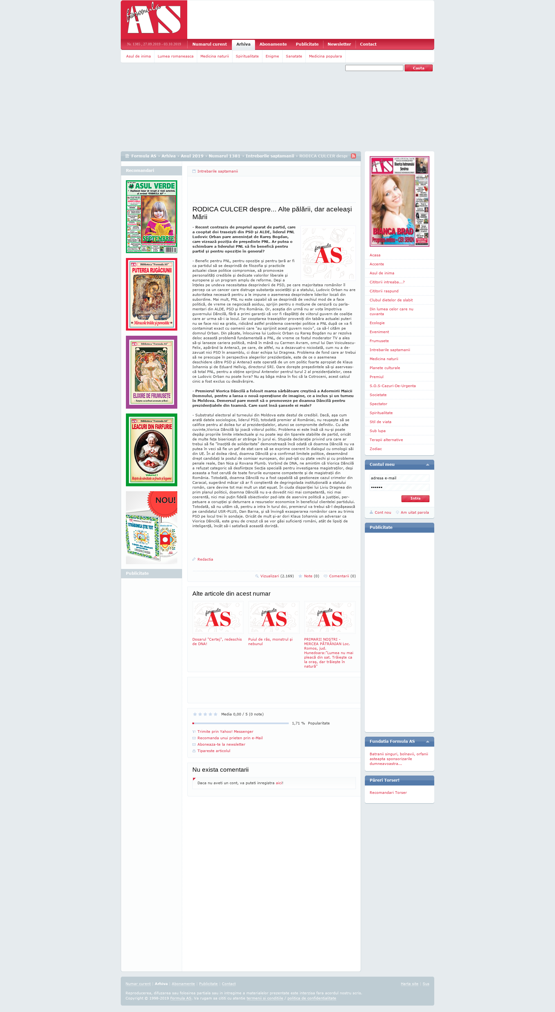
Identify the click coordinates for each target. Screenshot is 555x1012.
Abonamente (273, 44)
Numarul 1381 (225, 156)
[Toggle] (427, 464)
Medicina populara (325, 56)
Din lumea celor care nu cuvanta (391, 311)
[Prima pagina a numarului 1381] (399, 201)
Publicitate (307, 44)
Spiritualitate (247, 56)
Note (311, 576)
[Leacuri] (151, 297)
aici (279, 783)
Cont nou (383, 512)
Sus (426, 983)
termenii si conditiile (265, 998)
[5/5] (215, 714)
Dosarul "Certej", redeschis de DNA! (217, 641)
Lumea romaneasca (176, 56)
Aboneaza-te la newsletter (221, 744)
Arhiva (243, 44)
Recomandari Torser (388, 792)
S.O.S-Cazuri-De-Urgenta (393, 386)
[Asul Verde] (151, 219)
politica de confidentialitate (311, 998)
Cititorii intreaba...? (387, 282)
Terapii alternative (386, 440)
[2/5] (200, 714)
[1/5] (195, 714)
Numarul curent (209, 44)
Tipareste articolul (214, 751)
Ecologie (377, 323)
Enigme (272, 56)
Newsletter (339, 44)
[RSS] (353, 156)
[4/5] (210, 714)
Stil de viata (381, 422)
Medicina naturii (214, 56)
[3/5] (205, 714)
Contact (368, 44)
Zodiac (376, 449)
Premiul (376, 377)
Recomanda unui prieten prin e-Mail (230, 738)
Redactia (205, 559)
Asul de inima (138, 56)
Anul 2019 (192, 156)
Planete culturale (385, 368)
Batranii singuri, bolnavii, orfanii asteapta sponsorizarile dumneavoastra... (399, 759)
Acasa (375, 255)
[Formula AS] (154, 19)
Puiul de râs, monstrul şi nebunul (270, 641)
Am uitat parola (415, 512)
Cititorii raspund (384, 291)
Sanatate (294, 56)
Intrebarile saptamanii (270, 156)
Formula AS (143, 156)
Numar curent (138, 983)
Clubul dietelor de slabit (391, 300)
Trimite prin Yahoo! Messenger (225, 731)
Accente (377, 264)
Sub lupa (378, 431)
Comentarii (342, 576)
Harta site (409, 983)
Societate (378, 395)
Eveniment (379, 332)
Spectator (378, 404)
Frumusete (379, 341)
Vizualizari (277, 576)
